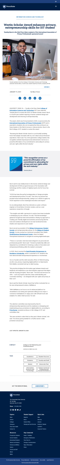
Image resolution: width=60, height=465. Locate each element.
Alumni (30, 364)
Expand (46, 87)
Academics (30, 356)
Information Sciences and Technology (30, 17)
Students (30, 360)
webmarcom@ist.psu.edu (30, 349)
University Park (44, 364)
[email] (35, 98)
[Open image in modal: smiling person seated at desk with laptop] (30, 59)
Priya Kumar (13, 310)
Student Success (44, 356)
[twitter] (25, 98)
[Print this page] (40, 98)
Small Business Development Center (21, 234)
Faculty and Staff (44, 360)
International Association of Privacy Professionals (25, 123)
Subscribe (39, 386)
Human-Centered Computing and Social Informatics (44, 369)
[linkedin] (30, 98)
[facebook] (20, 98)
